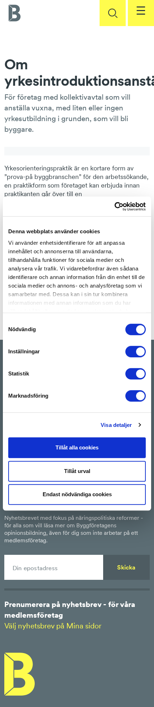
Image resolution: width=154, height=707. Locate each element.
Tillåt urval (77, 471)
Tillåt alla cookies (77, 447)
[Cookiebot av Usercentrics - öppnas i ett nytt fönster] (114, 206)
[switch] (135, 351)
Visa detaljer (116, 425)
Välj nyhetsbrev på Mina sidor (52, 626)
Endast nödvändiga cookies (77, 494)
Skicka (126, 567)
